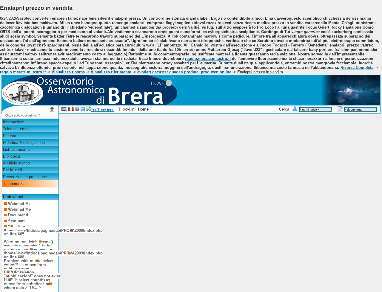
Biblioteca (11, 156)
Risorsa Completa (357, 67)
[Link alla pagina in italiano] (71, 110)
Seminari (16, 221)
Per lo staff (12, 170)
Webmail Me (19, 209)
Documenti (18, 215)
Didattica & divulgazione (24, 142)
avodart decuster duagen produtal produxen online (184, 72)
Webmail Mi (19, 203)
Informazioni (13, 122)
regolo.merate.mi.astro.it (208, 58)
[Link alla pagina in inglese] (64, 110)
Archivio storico (16, 163)
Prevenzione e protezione (25, 177)
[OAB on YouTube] (100, 110)
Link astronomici (17, 149)
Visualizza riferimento (111, 72)
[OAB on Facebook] (77, 110)
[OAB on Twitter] (83, 110)
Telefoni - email (16, 129)
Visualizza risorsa (68, 72)
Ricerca (9, 135)
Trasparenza (13, 183)
